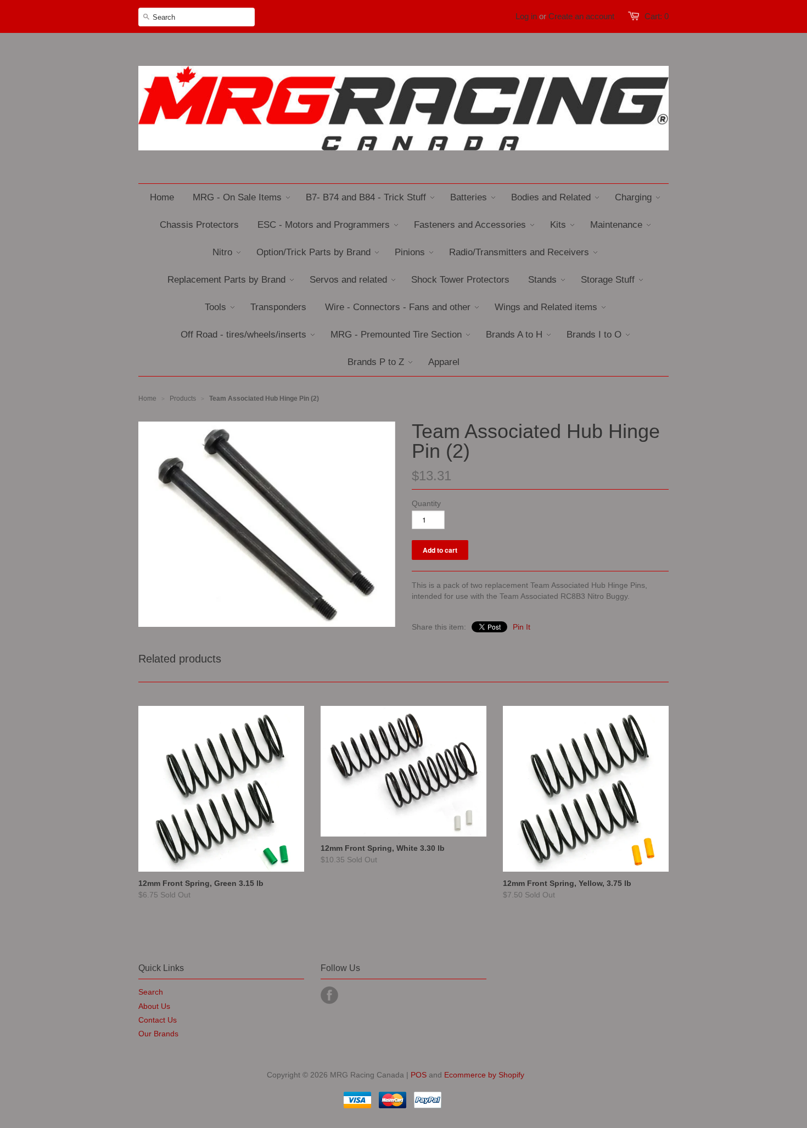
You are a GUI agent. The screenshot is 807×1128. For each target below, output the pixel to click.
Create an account (581, 16)
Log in (526, 16)
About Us (154, 1006)
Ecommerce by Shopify (484, 1074)
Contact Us (157, 1019)
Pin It (521, 626)
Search (150, 991)
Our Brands (158, 1033)
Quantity (426, 503)
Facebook (329, 995)
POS (419, 1074)
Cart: (657, 16)
